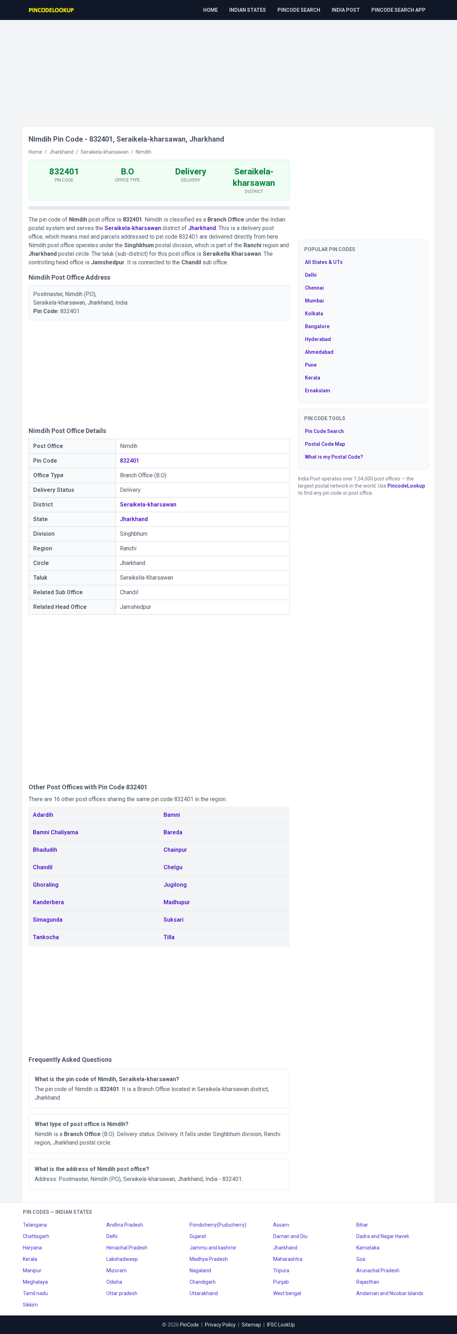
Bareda (173, 832)
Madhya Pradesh (209, 1259)
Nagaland (200, 1270)
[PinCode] (52, 10)
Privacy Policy (220, 1325)
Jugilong (175, 884)
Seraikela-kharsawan (133, 228)
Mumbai (314, 301)
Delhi (311, 275)
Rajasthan (367, 1282)
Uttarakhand (204, 1293)
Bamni (172, 814)
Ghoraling (46, 884)
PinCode (189, 1325)
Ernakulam (317, 390)
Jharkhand (202, 228)
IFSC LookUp (281, 1325)
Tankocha (46, 937)
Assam (281, 1225)
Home (210, 10)
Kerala (312, 378)
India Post (346, 10)
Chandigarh (203, 1282)
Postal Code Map (325, 444)
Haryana (32, 1248)
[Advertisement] (228, 70)
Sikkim (30, 1305)
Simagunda (47, 919)
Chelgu (173, 867)
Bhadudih (45, 849)
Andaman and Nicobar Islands (389, 1293)
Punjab (281, 1282)
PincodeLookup (406, 486)
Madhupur (177, 902)
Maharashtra (287, 1259)
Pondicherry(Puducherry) (218, 1225)
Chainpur (175, 849)
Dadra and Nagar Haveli (382, 1236)
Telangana (35, 1225)
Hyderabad (318, 339)
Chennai (314, 288)
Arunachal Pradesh (378, 1270)
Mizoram (116, 1270)
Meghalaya (35, 1282)
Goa (360, 1259)
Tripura (281, 1270)
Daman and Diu (290, 1236)
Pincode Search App (398, 10)
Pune (311, 365)
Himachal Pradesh (126, 1248)
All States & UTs (324, 262)
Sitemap (251, 1325)
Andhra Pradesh (124, 1225)
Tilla (169, 937)
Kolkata (314, 313)
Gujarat (198, 1236)
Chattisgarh (36, 1236)
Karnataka (368, 1248)
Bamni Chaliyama (55, 832)
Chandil (42, 867)
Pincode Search (298, 10)
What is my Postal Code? (334, 457)
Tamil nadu (35, 1293)
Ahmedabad (319, 352)
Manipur (32, 1270)
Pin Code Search (324, 431)
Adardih (43, 814)
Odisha (114, 1282)
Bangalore (317, 326)
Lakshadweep (122, 1259)
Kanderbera (48, 902)
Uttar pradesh (121, 1293)
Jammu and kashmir (213, 1248)
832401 (129, 460)
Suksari (174, 919)
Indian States (247, 10)
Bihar (362, 1225)
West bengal (287, 1293)
